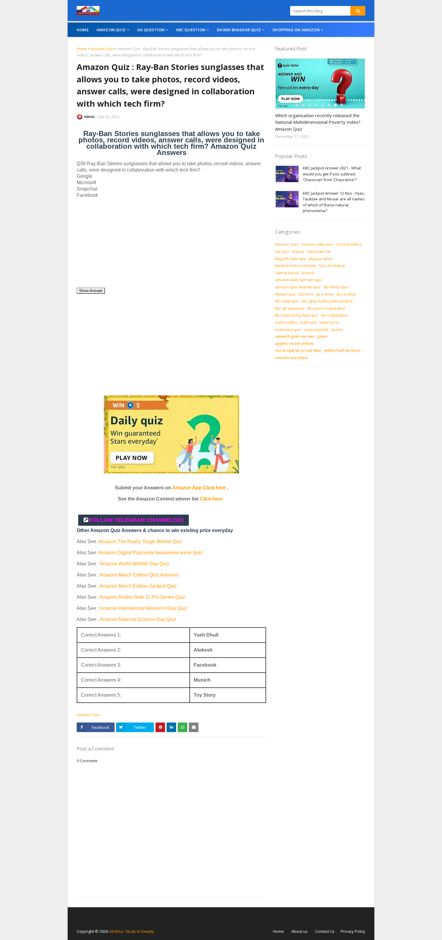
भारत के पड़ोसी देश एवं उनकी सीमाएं (298, 350)
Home (82, 48)
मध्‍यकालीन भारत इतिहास (291, 357)
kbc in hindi (346, 294)
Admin (89, 116)
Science (308, 272)
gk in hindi (324, 294)
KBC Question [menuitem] (190, 29)
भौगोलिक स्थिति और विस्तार (342, 350)
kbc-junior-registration (326, 308)
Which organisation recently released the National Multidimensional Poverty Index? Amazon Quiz (318, 122)
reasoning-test (316, 329)
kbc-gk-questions (289, 308)
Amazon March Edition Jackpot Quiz (138, 586)
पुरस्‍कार (322, 336)
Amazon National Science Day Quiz (138, 619)
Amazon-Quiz (102, 48)
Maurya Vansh (321, 258)
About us (299, 931)
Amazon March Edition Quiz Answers (139, 574)
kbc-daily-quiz (287, 301)
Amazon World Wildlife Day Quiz (134, 563)
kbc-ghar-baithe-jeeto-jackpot (327, 301)
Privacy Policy (353, 931)
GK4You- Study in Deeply (131, 931)
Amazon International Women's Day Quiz (143, 608)
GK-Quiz (282, 251)
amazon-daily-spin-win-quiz (298, 279)
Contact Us (325, 931)
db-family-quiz (336, 287)
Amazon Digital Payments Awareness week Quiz (151, 552)
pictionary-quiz (288, 329)
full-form (306, 294)
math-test (308, 322)
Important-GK (318, 251)
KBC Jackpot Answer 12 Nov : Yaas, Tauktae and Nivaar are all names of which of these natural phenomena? (334, 202)
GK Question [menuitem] (150, 29)
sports (336, 329)
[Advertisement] (171, 245)
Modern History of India (295, 265)
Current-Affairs (348, 244)
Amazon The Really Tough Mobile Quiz (140, 541)
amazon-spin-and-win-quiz (298, 287)
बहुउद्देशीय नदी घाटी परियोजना (294, 343)
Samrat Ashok (287, 272)
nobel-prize (329, 322)
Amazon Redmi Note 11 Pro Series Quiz (142, 597)
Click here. (212, 498)
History (298, 251)
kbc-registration (334, 315)
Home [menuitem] (83, 29)
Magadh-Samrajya (290, 258)
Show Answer (91, 290)
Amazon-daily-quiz (317, 244)
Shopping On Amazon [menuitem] (296, 29)
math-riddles (286, 322)
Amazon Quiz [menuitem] (111, 29)
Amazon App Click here (199, 487)
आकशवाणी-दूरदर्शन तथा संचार (294, 336)
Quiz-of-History (332, 265)
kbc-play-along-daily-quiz (296, 315)
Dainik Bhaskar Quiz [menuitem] (239, 29)
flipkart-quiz (285, 294)
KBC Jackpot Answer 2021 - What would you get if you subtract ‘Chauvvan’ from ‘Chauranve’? (332, 173)
